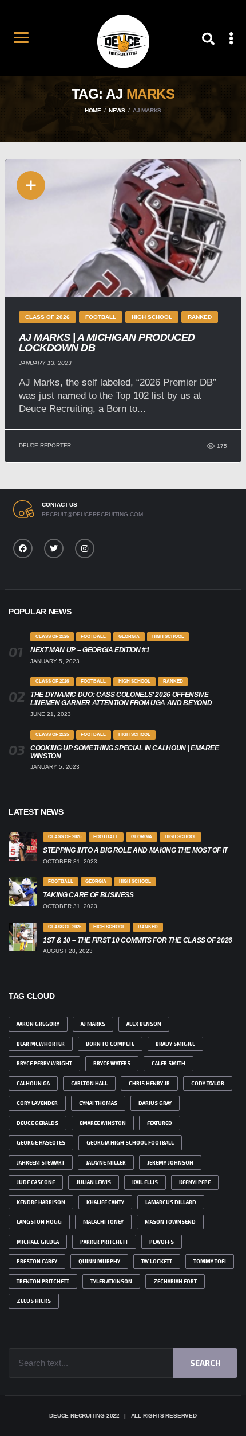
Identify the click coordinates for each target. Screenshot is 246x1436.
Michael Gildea (38, 1242)
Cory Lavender (37, 1103)
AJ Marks (93, 1024)
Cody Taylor (207, 1083)
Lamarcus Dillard (170, 1202)
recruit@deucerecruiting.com (92, 514)
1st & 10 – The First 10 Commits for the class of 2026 (137, 940)
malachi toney (103, 1222)
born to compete (110, 1044)
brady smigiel (175, 1044)
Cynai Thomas (98, 1103)
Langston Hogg (39, 1222)
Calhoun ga (33, 1083)
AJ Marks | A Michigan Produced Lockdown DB (107, 342)
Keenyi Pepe (195, 1182)
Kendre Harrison (41, 1202)
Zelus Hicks (34, 1301)
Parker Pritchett (104, 1242)
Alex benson (143, 1024)
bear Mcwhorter (41, 1044)
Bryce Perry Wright (44, 1063)
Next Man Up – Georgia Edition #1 (89, 650)
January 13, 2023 (45, 363)
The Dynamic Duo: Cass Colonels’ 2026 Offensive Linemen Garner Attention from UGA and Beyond (121, 699)
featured (159, 1123)
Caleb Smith (168, 1063)
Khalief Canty (105, 1202)
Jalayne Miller (106, 1162)
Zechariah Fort (175, 1281)
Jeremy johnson (170, 1162)
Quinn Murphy (99, 1261)
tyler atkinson (111, 1281)
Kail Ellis (145, 1182)
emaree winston (103, 1123)
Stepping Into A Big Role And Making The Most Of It (135, 850)
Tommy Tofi (209, 1261)
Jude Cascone (36, 1182)
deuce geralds (37, 1123)
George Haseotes (41, 1142)
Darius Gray (155, 1103)
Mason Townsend (170, 1222)
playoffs (161, 1242)
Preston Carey (37, 1261)
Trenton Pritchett (43, 1281)
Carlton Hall (89, 1083)
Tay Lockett (156, 1261)
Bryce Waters (111, 1063)
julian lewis (93, 1182)
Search (205, 1363)
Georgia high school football (130, 1142)
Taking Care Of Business (88, 895)
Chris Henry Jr (149, 1083)
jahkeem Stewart (41, 1162)
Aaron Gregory (38, 1024)
